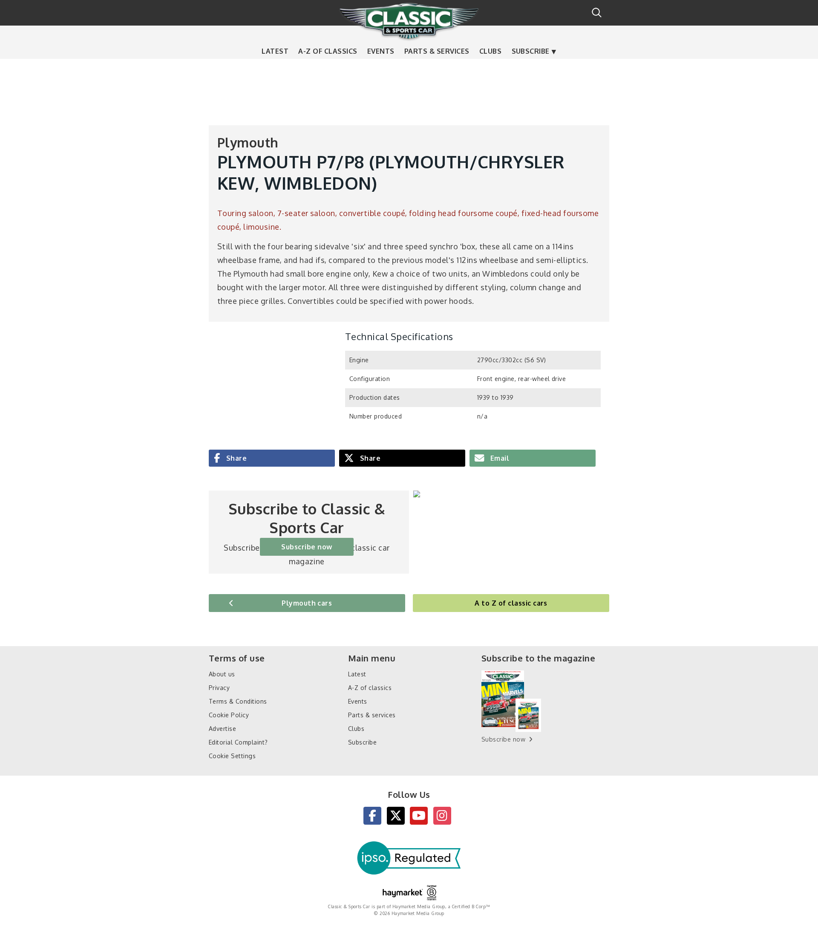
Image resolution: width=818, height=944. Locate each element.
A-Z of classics (327, 51)
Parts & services (436, 51)
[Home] (409, 21)
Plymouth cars (307, 603)
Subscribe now (306, 547)
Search (597, 12)
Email (498, 458)
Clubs (490, 51)
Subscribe (531, 51)
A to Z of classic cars (511, 603)
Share (235, 458)
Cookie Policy (229, 715)
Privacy (219, 687)
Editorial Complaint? (238, 742)
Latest (275, 51)
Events (381, 51)
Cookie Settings (232, 755)
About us (222, 674)
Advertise (222, 728)
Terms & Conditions (238, 701)
